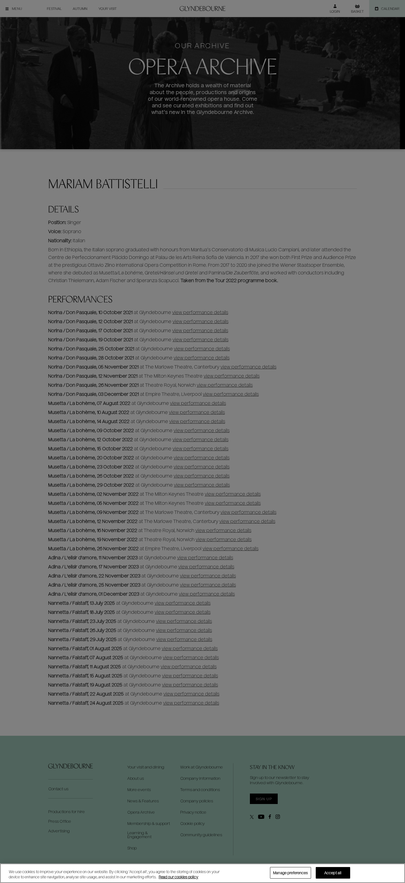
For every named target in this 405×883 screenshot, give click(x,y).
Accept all (332, 872)
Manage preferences (290, 872)
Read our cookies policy (178, 877)
